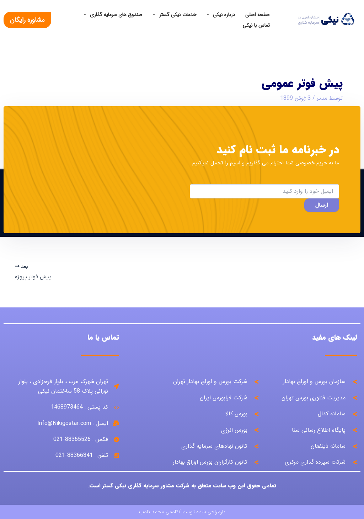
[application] (210, 14)
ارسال (321, 205)
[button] (27, 20)
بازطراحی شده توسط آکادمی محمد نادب (182, 511)
